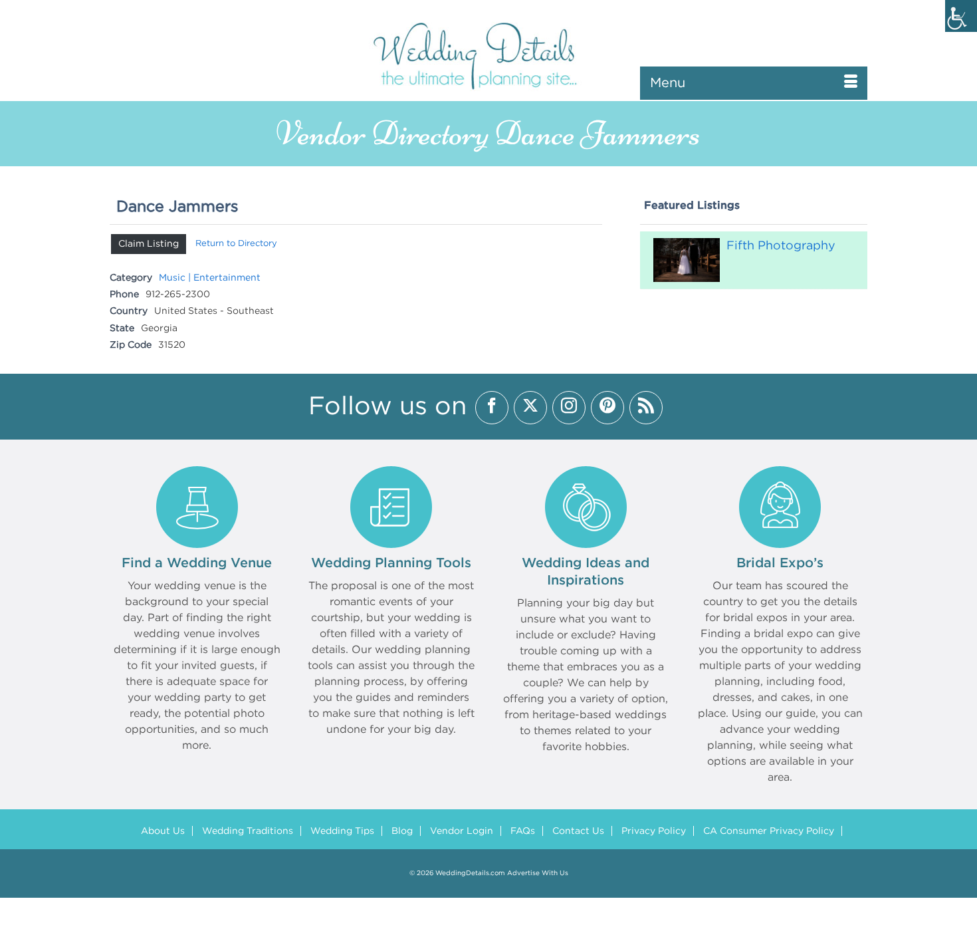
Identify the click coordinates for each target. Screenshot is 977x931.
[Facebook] (491, 407)
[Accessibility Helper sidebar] (961, 16)
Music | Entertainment (210, 278)
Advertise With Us (537, 873)
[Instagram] (569, 407)
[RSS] (646, 407)
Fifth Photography (780, 246)
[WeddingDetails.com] (488, 55)
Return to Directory (236, 243)
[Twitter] (530, 407)
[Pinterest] (607, 407)
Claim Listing (148, 244)
